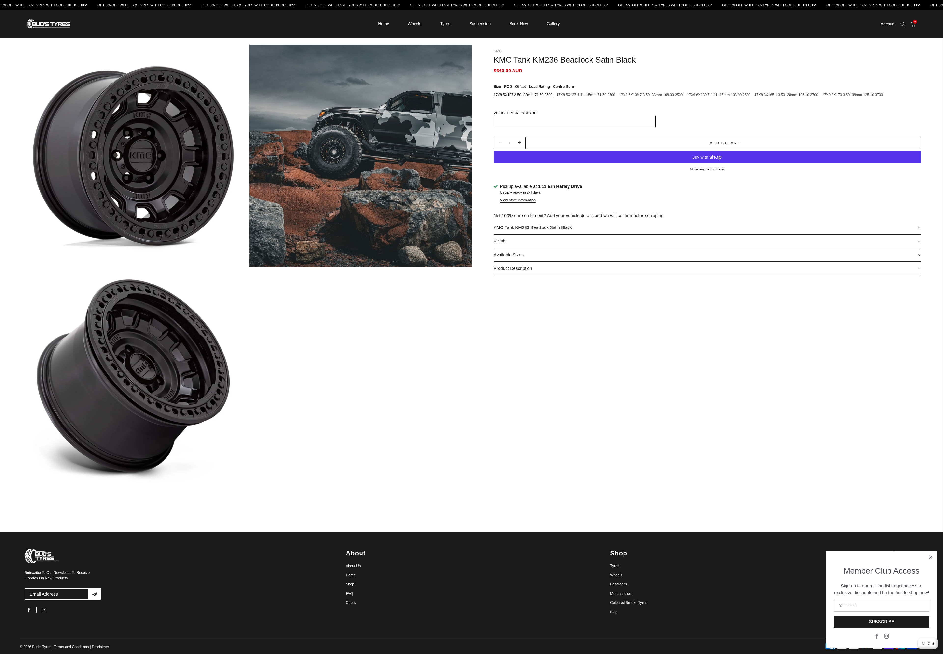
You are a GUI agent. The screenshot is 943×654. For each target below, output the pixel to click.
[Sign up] (94, 594)
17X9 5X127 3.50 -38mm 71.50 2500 (523, 95)
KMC (498, 51)
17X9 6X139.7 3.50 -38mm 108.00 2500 (651, 95)
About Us (353, 566)
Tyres (445, 23)
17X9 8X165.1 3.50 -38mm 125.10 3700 (786, 95)
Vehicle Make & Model (516, 113)
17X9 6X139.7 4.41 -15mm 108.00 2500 (718, 95)
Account (888, 24)
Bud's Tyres (42, 647)
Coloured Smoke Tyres (628, 602)
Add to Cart (724, 143)
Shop (350, 584)
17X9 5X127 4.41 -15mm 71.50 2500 (585, 95)
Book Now (518, 23)
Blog (613, 612)
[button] (707, 228)
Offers (351, 602)
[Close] (930, 557)
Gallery (553, 23)
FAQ (349, 593)
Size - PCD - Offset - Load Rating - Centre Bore (534, 87)
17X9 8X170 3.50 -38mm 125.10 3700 (852, 95)
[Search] (902, 24)
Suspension (480, 23)
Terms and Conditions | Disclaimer (81, 647)
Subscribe (881, 621)
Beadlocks (618, 584)
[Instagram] (886, 636)
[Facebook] (876, 636)
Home (383, 23)
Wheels (414, 23)
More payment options (707, 169)
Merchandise (620, 593)
